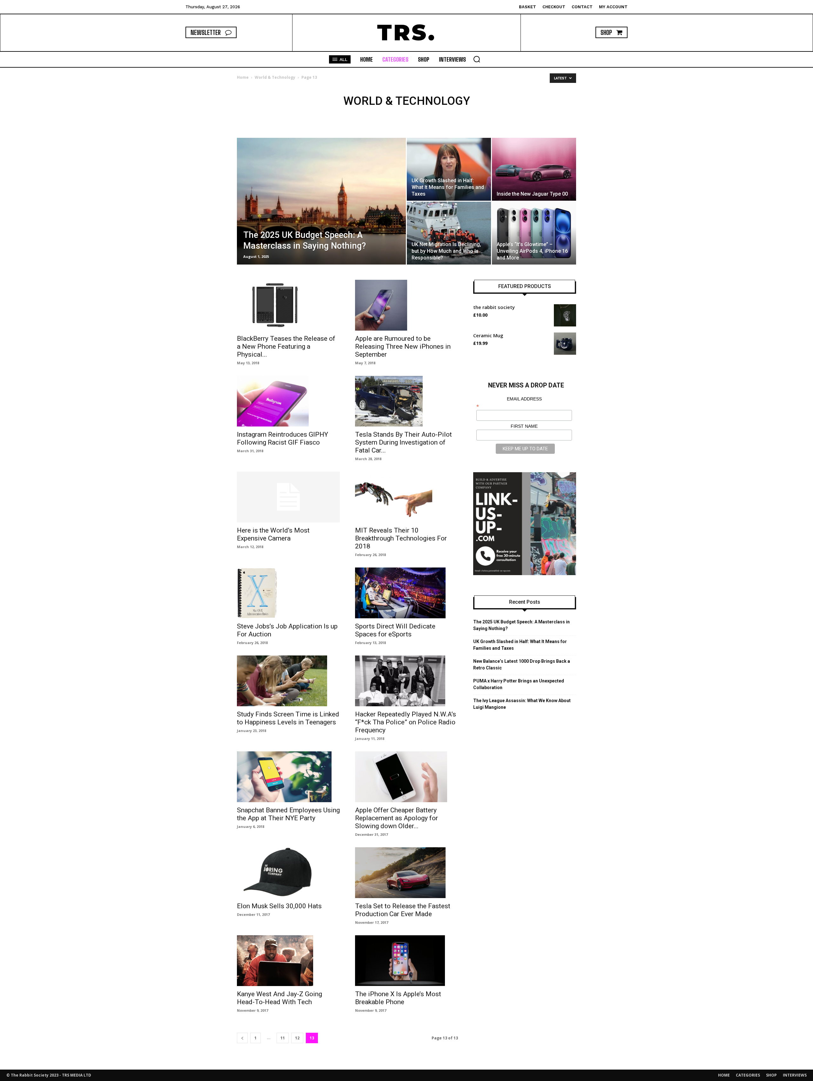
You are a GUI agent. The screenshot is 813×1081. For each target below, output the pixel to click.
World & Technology (275, 77)
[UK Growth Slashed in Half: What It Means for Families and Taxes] (449, 169)
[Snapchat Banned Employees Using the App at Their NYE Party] (288, 776)
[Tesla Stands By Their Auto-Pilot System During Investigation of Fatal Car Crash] (406, 401)
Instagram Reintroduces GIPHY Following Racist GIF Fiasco (282, 438)
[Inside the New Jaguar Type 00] (534, 169)
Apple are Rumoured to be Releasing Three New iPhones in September (403, 346)
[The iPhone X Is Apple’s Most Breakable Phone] (406, 960)
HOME (724, 1075)
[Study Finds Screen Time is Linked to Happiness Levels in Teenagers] (288, 680)
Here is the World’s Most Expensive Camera (273, 534)
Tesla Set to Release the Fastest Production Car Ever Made (402, 910)
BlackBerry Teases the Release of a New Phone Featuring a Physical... (286, 346)
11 (282, 1038)
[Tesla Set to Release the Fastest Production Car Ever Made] (406, 872)
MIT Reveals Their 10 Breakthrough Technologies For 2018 (401, 538)
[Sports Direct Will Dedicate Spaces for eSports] (406, 592)
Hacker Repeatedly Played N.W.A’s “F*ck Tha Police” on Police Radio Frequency (405, 722)
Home (243, 77)
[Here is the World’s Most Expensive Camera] (288, 497)
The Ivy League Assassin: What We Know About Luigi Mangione (522, 704)
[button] (476, 59)
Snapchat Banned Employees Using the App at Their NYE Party (288, 814)
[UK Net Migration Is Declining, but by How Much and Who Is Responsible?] (449, 233)
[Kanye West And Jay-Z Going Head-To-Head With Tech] (288, 960)
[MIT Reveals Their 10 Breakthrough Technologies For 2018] (406, 497)
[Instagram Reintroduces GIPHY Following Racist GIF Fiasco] (288, 401)
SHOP (771, 1075)
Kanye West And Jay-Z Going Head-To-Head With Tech (279, 998)
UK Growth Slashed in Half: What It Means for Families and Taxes (520, 645)
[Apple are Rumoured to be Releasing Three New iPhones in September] (406, 305)
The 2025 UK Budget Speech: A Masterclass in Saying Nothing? (521, 625)
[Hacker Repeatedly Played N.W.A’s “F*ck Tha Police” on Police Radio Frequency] (406, 680)
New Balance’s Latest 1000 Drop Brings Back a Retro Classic (521, 664)
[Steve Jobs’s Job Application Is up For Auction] (288, 592)
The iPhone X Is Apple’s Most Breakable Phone (398, 998)
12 (297, 1038)
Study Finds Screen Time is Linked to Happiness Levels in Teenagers (288, 718)
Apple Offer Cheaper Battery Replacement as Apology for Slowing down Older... (396, 818)
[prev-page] (242, 1038)
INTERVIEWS (795, 1075)
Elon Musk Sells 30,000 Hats (279, 906)
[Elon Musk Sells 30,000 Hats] (288, 872)
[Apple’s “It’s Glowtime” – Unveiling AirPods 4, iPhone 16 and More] (534, 233)
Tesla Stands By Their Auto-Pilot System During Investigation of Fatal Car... (403, 442)
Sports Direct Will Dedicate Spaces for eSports (395, 630)
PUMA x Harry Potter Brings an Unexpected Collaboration (518, 684)
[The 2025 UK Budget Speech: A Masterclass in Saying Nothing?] (321, 211)
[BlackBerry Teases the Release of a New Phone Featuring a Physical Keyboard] (288, 305)
